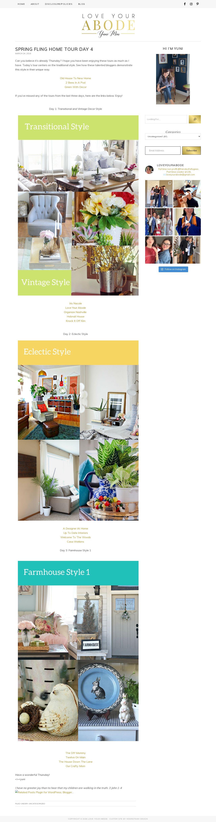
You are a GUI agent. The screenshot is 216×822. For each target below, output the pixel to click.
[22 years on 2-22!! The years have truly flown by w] (187, 250)
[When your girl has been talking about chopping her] (159, 250)
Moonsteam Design (137, 819)
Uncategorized (37, 803)
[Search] (195, 119)
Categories (173, 131)
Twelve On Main (76, 757)
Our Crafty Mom (75, 766)
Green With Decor (76, 87)
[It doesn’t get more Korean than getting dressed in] (159, 222)
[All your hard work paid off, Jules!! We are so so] (187, 222)
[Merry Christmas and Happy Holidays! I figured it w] (159, 193)
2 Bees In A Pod (75, 82)
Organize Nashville (75, 312)
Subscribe (191, 150)
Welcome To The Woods (75, 537)
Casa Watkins (75, 541)
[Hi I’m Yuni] (173, 79)
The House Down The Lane (75, 761)
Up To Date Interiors (75, 532)
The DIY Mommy (75, 753)
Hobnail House (75, 316)
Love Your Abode (108, 25)
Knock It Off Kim (75, 320)
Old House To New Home (75, 78)
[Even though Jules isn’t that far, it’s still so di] (187, 193)
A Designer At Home (75, 528)
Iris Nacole (75, 303)
